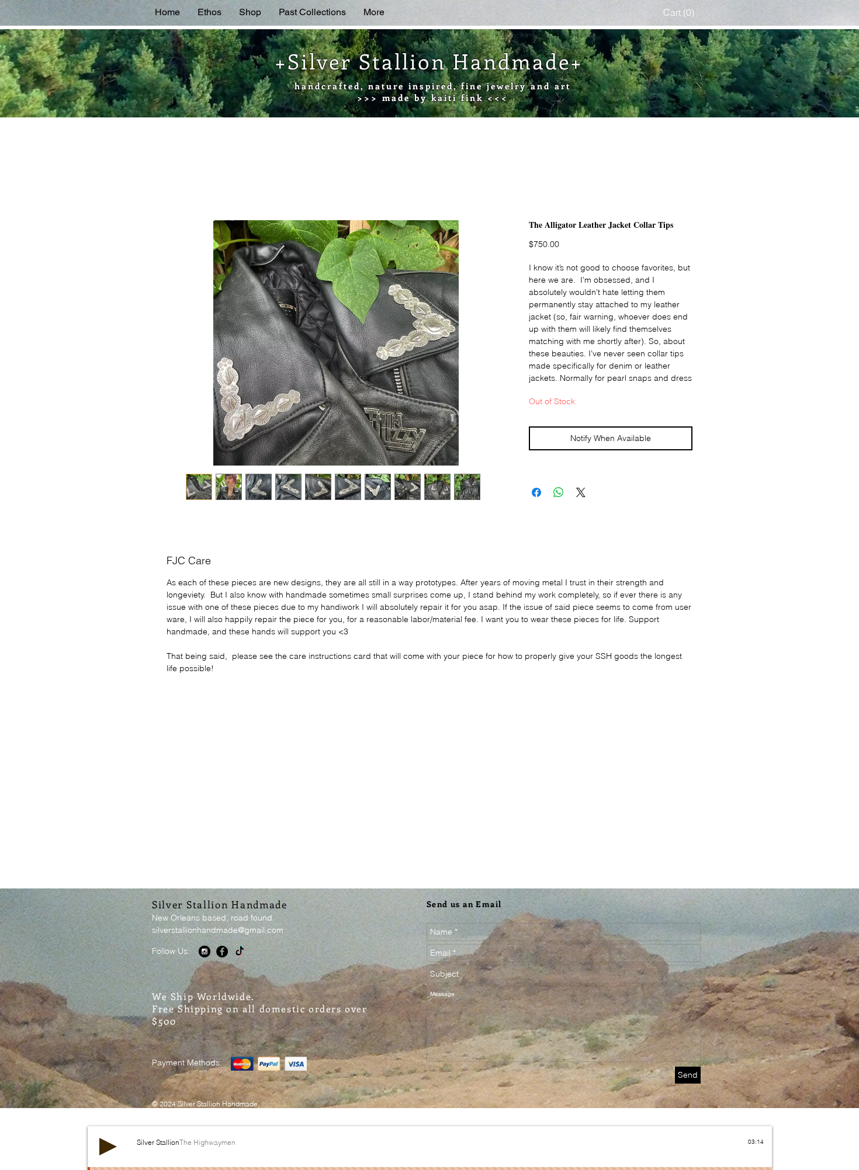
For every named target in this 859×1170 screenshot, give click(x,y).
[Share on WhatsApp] (559, 507)
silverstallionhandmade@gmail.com (217, 944)
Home (179, 179)
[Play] (108, 1161)
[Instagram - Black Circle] (204, 966)
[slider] (758, 1166)
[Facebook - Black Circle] (222, 966)
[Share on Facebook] (536, 507)
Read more (549, 392)
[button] (680, 12)
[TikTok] (239, 966)
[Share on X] (581, 507)
